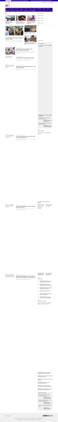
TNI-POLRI (47, 8)
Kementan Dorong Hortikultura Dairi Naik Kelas (47, 408)
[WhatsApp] (50, 416)
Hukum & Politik (11, 8)
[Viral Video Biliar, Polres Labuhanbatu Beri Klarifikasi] (45, 166)
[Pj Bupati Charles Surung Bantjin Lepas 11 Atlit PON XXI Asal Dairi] (10, 99)
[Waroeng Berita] (10, 5)
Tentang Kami (26, 10)
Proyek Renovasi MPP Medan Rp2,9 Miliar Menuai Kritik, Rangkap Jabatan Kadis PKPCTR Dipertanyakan (45, 389)
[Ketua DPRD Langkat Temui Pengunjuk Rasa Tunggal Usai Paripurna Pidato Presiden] (45, 336)
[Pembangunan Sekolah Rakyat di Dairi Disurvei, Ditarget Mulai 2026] (10, 51)
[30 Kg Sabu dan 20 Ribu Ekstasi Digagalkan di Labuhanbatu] (45, 79)
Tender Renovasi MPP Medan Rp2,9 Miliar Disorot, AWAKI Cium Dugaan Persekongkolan (45, 386)
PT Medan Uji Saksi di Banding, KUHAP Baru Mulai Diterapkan (45, 379)
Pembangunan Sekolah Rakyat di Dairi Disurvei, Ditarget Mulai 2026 (24, 49)
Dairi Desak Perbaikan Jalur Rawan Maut (29, 33)
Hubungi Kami (12, 10)
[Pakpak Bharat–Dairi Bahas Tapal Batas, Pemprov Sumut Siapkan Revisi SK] (30, 38)
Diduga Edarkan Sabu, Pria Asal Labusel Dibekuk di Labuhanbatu (48, 126)
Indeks (9, 2)
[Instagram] (48, 416)
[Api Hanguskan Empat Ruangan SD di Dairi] (10, 59)
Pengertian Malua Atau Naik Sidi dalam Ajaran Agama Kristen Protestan (46, 281)
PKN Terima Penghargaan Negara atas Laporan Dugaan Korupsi (46, 294)
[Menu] (6, 2)
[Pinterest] (47, 416)
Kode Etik (17, 10)
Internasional (17, 8)
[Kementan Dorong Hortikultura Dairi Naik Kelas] (45, 406)
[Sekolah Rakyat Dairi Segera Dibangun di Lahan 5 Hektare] (14, 30)
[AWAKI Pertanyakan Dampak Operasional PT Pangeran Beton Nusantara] (31, 18)
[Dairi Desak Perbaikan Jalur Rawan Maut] (30, 28)
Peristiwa (43, 8)
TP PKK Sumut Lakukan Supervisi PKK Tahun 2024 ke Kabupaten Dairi (25, 137)
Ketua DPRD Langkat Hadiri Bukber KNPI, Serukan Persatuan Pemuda (44, 383)
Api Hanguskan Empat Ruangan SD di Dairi (25, 57)
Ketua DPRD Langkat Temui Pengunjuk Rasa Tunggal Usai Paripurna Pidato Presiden (44, 373)
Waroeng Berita (18, 65)
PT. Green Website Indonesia (37, 419)
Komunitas (26, 8)
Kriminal (30, 8)
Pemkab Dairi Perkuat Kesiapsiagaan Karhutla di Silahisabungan (33, 0)
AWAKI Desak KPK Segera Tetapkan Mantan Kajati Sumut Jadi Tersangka (45, 297)
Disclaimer (7, 10)
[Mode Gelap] (52, 2)
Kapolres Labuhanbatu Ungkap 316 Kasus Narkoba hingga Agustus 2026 (47, 403)
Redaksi (21, 10)
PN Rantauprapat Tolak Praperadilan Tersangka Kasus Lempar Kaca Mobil (45, 376)
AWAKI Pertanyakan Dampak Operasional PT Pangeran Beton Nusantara (31, 22)
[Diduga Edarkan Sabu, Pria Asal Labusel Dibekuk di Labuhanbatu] (45, 124)
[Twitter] (45, 416)
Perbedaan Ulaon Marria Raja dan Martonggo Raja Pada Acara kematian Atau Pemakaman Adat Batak (46, 285)
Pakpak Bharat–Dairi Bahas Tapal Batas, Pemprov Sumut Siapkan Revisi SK (30, 44)
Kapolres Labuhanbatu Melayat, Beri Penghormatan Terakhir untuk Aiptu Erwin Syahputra (9, 22)
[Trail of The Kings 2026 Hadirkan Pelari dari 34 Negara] (49, 238)
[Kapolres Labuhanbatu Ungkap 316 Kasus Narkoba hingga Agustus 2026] (45, 401)
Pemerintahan (39, 8)
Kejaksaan (21, 8)
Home (7, 8)
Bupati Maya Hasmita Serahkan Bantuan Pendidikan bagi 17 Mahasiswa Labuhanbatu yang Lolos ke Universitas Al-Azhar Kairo (46, 288)
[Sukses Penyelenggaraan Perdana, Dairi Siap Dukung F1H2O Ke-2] (10, 238)
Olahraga (34, 8)
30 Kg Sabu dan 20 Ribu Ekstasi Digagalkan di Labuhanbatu (45, 115)
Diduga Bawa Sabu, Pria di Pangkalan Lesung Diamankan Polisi (48, 121)
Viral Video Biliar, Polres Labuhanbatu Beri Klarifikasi (44, 202)
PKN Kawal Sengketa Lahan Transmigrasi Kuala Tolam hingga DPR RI (20, 22)
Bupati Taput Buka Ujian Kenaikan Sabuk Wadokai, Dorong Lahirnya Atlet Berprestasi (41, 274)
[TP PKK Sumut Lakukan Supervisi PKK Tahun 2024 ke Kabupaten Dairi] (10, 169)
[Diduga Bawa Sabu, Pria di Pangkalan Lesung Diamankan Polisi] (45, 118)
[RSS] (52, 416)
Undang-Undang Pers (32, 10)
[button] (50, 2)
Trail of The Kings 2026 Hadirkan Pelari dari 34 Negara (49, 274)
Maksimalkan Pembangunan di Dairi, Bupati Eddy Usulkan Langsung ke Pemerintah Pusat (25, 277)
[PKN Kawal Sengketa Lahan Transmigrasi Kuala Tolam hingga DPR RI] (21, 18)
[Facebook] (43, 416)
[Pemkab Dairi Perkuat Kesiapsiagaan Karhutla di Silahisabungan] (45, 395)
